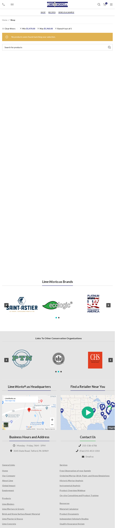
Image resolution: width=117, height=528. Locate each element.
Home (4, 20)
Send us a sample (66, 12)
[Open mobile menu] (111, 4)
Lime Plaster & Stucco (12, 519)
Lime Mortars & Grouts (13, 509)
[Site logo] (57, 4)
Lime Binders (8, 504)
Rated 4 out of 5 (64, 28)
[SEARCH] (109, 47)
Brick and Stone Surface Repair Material (21, 514)
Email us (90, 456)
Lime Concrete (9, 524)
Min (28, 28)
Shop (43, 12)
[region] (57, 305)
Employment (8, 490)
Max (46, 28)
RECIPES (52, 12)
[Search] (99, 4)
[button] (6, 305)
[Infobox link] (5, 4)
